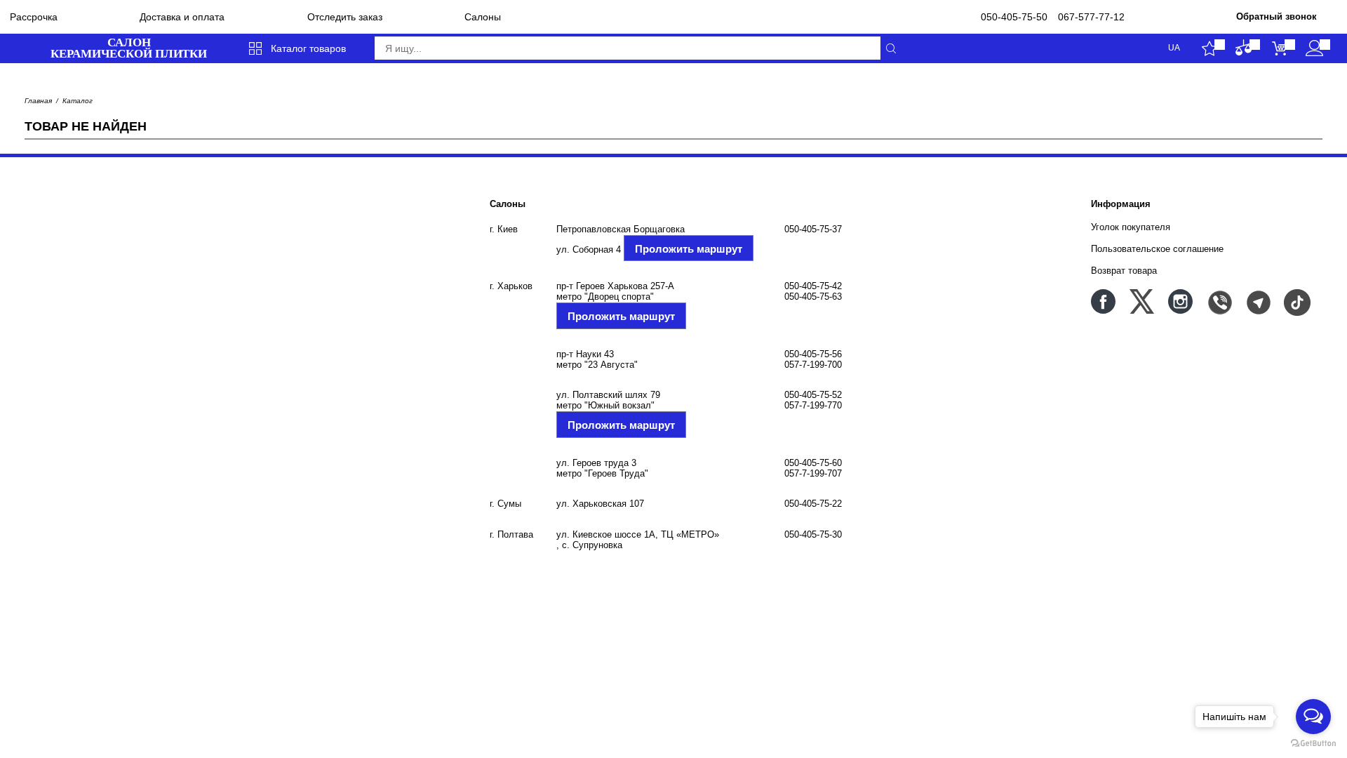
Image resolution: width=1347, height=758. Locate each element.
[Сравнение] (1244, 48)
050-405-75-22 (813, 503)
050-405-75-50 (1014, 16)
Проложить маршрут (688, 249)
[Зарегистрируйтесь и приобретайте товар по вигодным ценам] (1314, 48)
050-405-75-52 (813, 395)
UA (1174, 48)
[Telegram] (1257, 301)
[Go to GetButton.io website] (1313, 743)
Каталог (77, 101)
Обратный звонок (1276, 16)
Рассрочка (34, 16)
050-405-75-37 (813, 229)
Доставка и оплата (182, 16)
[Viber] (1219, 301)
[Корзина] (1279, 48)
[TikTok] (1296, 301)
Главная (38, 101)
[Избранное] (1209, 48)
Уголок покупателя (1130, 227)
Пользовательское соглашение (1157, 249)
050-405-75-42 (813, 286)
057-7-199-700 (813, 364)
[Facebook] (1103, 301)
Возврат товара (1124, 270)
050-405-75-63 (813, 296)
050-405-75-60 (813, 463)
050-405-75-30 (813, 534)
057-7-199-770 (813, 405)
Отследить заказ (344, 16)
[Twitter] (1142, 301)
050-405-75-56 (813, 354)
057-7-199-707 (813, 473)
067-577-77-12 (1091, 16)
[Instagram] (1180, 301)
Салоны (482, 16)
